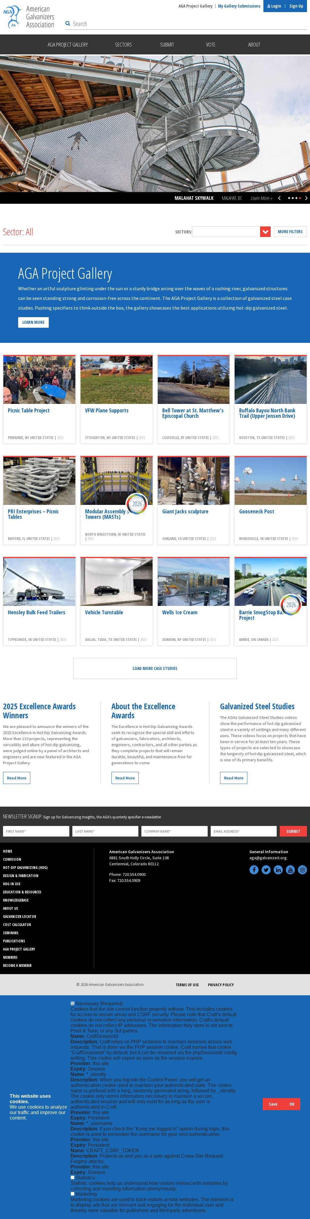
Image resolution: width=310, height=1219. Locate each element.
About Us (10, 908)
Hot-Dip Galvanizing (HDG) (25, 867)
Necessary (99, 1003)
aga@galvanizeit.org (268, 857)
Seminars (10, 932)
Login (275, 6)
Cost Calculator (17, 924)
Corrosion (12, 859)
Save (273, 1104)
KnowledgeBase (15, 900)
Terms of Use (187, 984)
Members (10, 957)
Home (7, 851)
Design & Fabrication (20, 875)
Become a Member (17, 965)
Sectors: (183, 232)
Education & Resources (22, 892)
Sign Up (296, 6)
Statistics (85, 1177)
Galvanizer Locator (19, 916)
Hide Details (255, 1107)
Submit (293, 831)
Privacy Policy (221, 984)
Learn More (33, 322)
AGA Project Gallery (196, 6)
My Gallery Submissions (239, 6)
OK (291, 1104)
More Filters (290, 231)
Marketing (86, 1194)
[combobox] (231, 231)
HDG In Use (11, 883)
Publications (14, 941)
